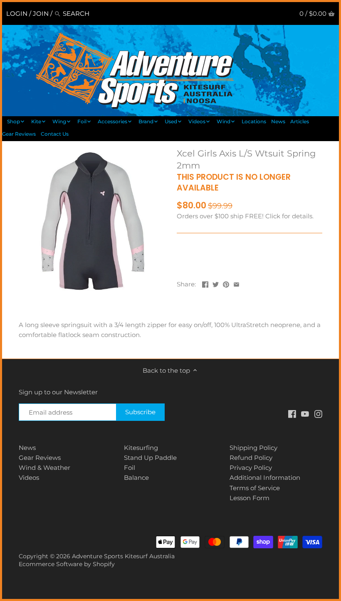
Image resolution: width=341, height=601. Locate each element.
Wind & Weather (44, 468)
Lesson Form (249, 498)
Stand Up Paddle (150, 458)
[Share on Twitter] (216, 283)
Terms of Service (255, 488)
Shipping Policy (253, 448)
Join (41, 13)
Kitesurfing (141, 448)
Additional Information (265, 477)
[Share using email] (236, 283)
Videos (29, 477)
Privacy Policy (251, 468)
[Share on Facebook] (205, 283)
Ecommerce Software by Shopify (67, 564)
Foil (129, 468)
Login (16, 13)
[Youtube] (305, 413)
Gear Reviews (40, 458)
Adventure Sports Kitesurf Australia (123, 556)
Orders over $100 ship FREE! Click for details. (245, 216)
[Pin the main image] (226, 283)
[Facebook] (292, 413)
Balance (136, 477)
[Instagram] (318, 413)
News (27, 448)
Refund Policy (251, 458)
